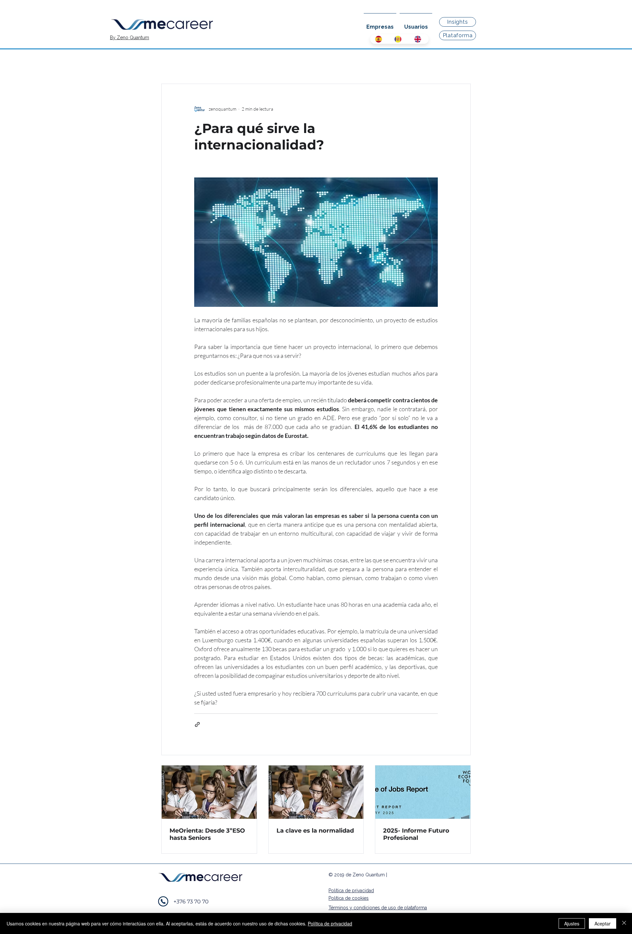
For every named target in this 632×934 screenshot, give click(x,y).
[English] (419, 39)
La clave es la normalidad (315, 830)
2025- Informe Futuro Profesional (416, 834)
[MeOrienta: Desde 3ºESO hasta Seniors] (209, 792)
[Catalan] (399, 39)
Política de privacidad (330, 923)
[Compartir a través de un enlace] (197, 724)
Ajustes (571, 923)
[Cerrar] (624, 923)
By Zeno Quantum (129, 37)
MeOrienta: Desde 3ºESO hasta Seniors (207, 834)
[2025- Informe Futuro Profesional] (422, 792)
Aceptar (602, 923)
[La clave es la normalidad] (316, 792)
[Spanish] (379, 39)
